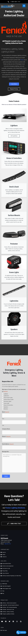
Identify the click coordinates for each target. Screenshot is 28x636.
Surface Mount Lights (9, 399)
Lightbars (6, 393)
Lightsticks (6, 395)
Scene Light (6, 403)
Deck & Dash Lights (8, 397)
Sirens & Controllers (8, 405)
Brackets (6, 409)
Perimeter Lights (7, 401)
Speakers (6, 407)
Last (3, 425)
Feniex (22, 59)
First (3, 418)
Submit (6, 476)
